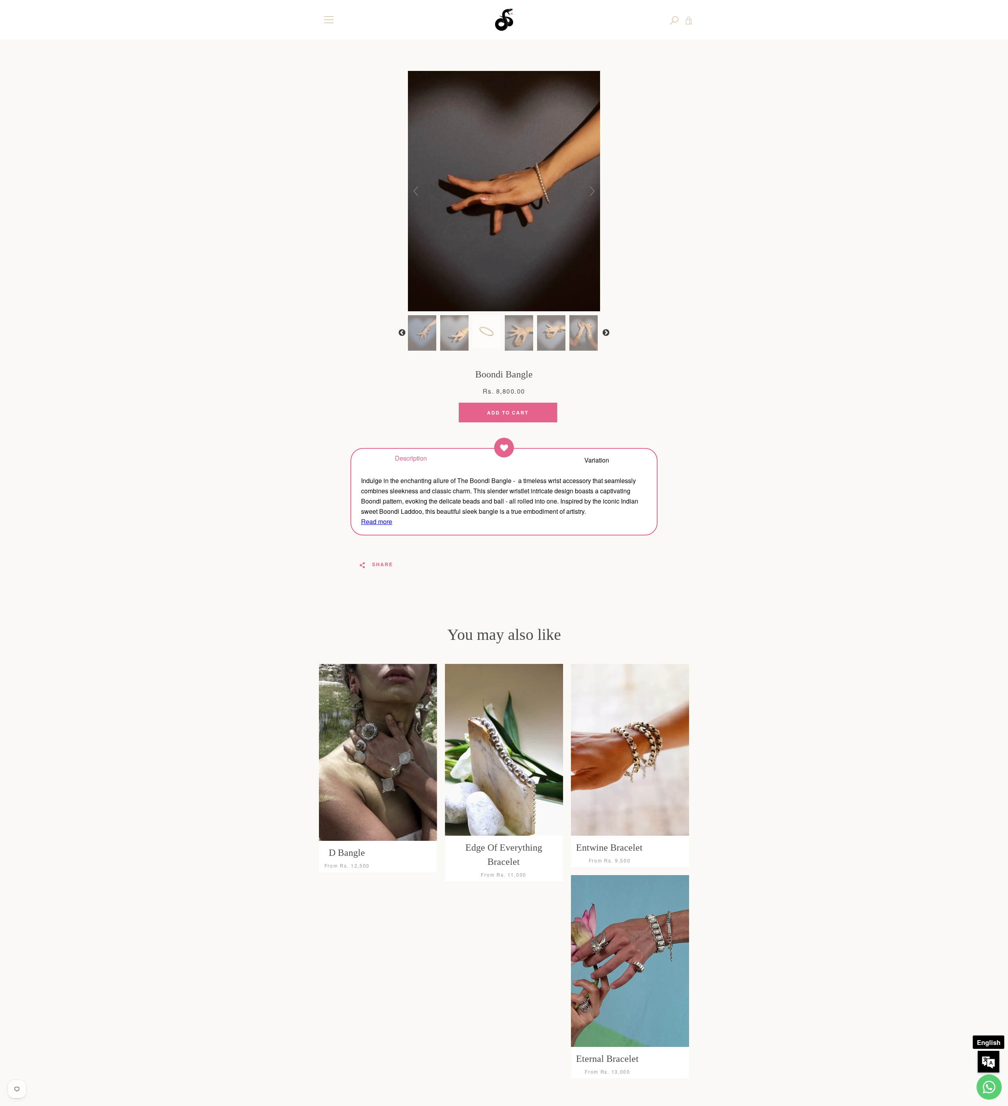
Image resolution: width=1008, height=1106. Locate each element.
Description (411, 458)
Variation (596, 459)
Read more (376, 521)
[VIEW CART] (689, 20)
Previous (402, 333)
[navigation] (329, 20)
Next (606, 333)
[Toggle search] (674, 19)
